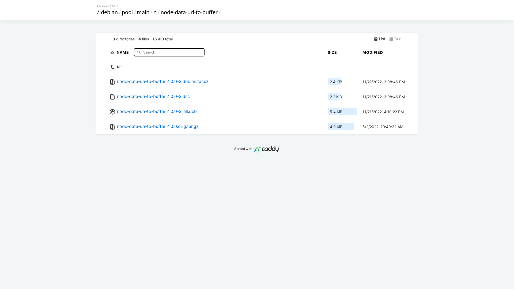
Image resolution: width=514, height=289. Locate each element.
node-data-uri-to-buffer (189, 12)
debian (109, 12)
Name (123, 52)
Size (332, 52)
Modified (372, 52)
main (143, 12)
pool (127, 12)
